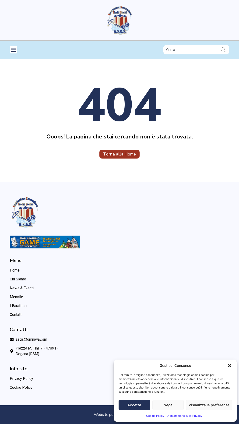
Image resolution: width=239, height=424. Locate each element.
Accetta (134, 405)
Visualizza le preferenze (209, 405)
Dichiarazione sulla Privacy (184, 415)
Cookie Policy (155, 415)
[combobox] (191, 49)
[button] (229, 365)
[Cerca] (224, 49)
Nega (168, 405)
